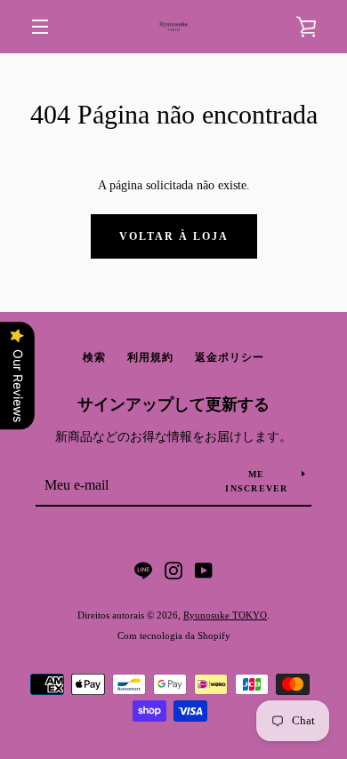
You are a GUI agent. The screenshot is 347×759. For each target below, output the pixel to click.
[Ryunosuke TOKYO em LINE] (143, 569)
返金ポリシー (229, 357)
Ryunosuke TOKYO (225, 615)
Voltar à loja (174, 236)
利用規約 (150, 357)
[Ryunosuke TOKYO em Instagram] (173, 569)
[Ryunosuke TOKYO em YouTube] (204, 569)
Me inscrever (256, 481)
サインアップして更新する (173, 404)
